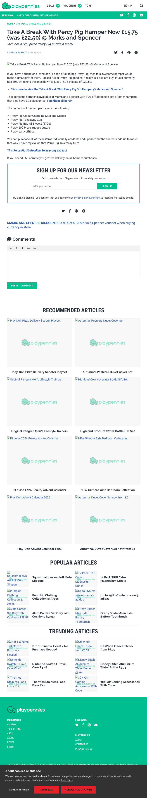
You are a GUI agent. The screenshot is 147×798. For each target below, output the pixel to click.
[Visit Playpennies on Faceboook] (128, 15)
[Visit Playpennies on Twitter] (121, 15)
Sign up (107, 186)
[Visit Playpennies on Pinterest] (134, 15)
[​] (73, 264)
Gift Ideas (21, 23)
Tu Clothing (14, 728)
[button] (10, 248)
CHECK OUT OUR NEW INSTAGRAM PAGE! (37, 15)
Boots (10, 742)
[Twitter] (116, 53)
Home (10, 23)
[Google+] (136, 53)
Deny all (47, 789)
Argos (10, 737)
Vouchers (69, 5)
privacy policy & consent (87, 197)
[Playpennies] (21, 5)
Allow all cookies (78, 789)
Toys (88, 5)
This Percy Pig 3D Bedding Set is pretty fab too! (37, 150)
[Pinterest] (129, 53)
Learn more (67, 780)
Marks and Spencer (40, 23)
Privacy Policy (83, 748)
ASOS (10, 733)
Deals (50, 5)
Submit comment (22, 285)
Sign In (128, 5)
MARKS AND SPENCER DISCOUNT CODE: (37, 223)
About (78, 739)
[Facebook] (122, 53)
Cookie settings (19, 789)
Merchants (14, 720)
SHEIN (10, 746)
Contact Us (81, 744)
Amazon (11, 724)
